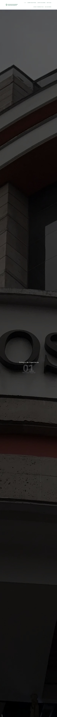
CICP (25, 2)
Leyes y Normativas (39, 6)
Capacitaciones (41, 2)
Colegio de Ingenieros (29, 362)
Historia (28, 366)
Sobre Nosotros (31, 2)
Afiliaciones (48, 6)
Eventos (29, 369)
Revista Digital (28, 372)
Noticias (49, 2)
